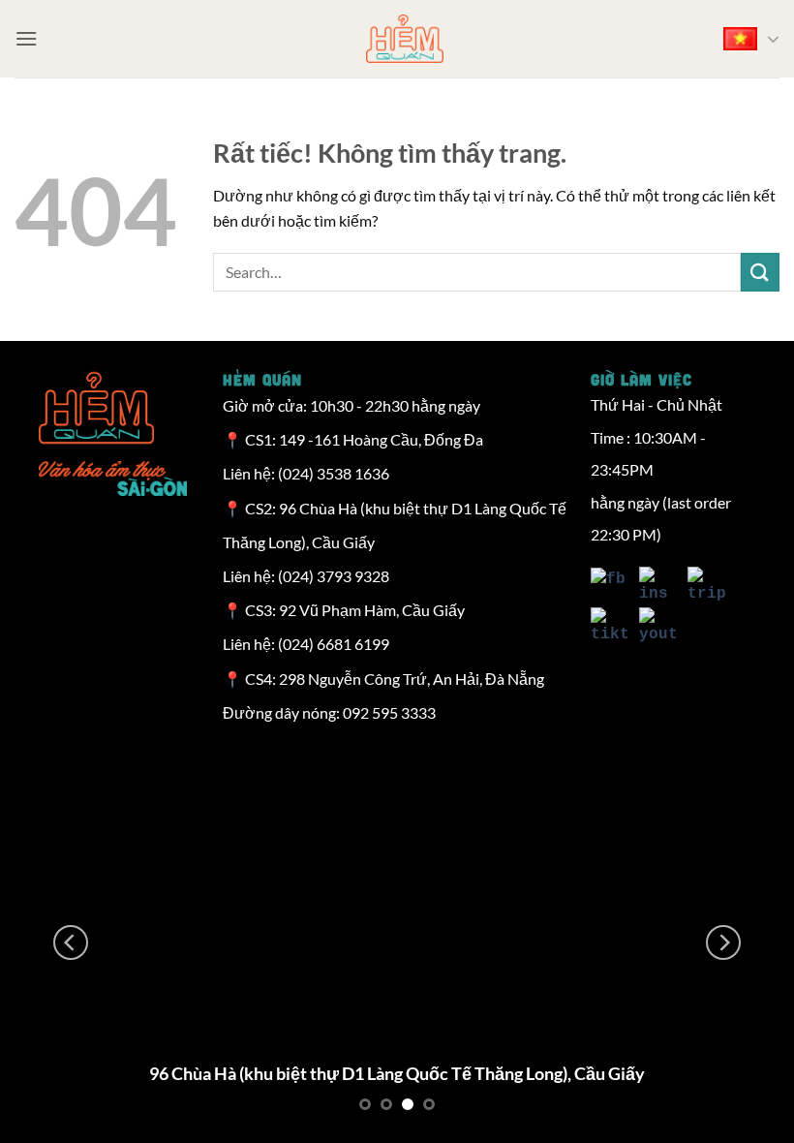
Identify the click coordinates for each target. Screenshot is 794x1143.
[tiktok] (610, 627)
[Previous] (70, 942)
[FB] (610, 587)
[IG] (653, 587)
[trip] (702, 587)
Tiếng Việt (747, 38)
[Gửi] (760, 272)
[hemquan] (404, 39)
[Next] (723, 942)
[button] (26, 38)
